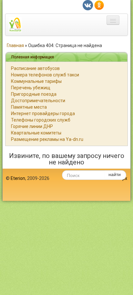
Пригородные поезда (33, 94)
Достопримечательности (38, 100)
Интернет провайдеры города (43, 113)
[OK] (99, 4)
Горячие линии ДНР (32, 126)
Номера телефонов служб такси (45, 74)
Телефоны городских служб (40, 120)
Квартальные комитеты (36, 132)
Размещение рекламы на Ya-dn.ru (47, 139)
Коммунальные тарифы (36, 81)
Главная (15, 45)
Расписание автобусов (35, 68)
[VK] (88, 4)
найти (114, 174)
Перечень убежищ (30, 87)
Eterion (18, 178)
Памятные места (29, 107)
